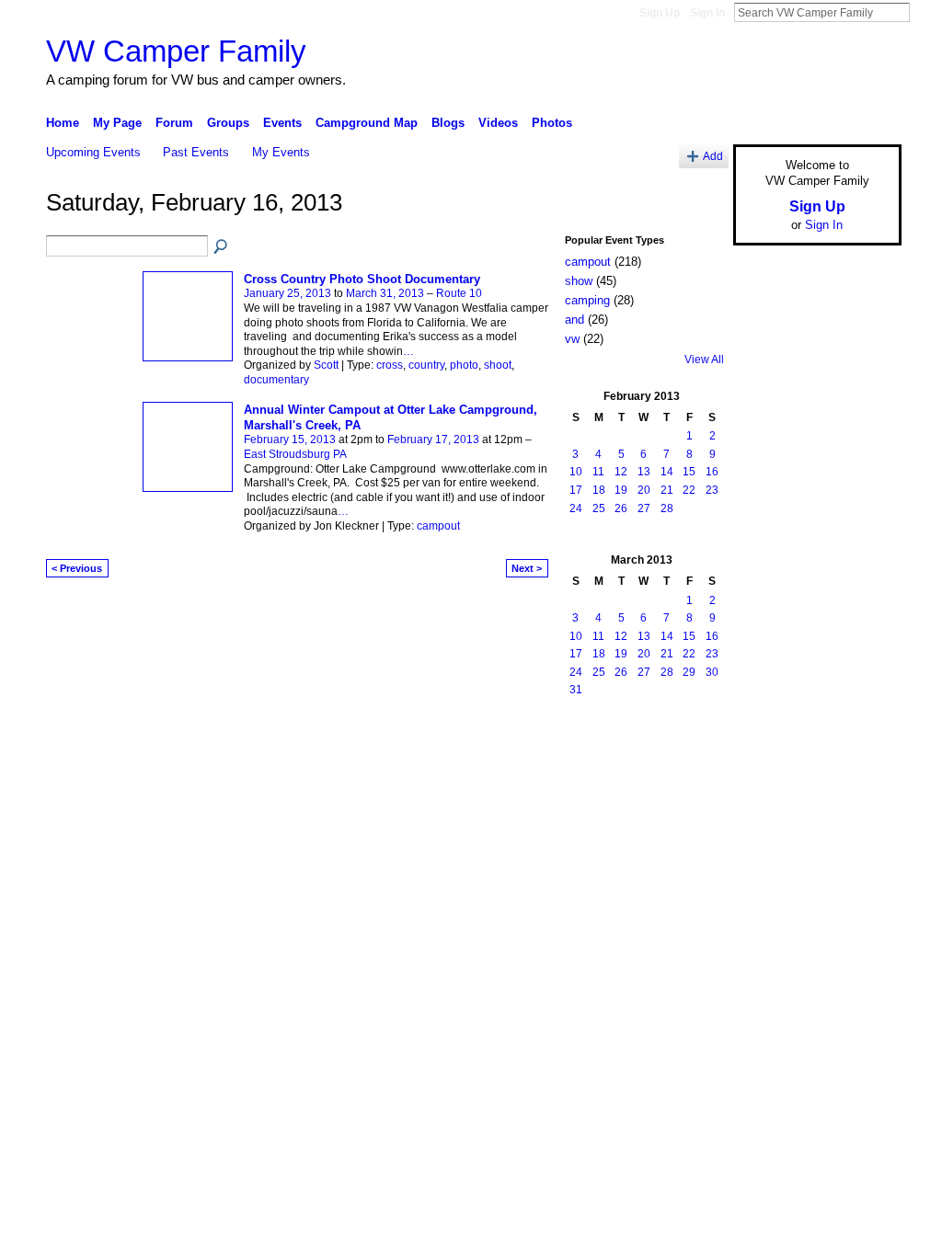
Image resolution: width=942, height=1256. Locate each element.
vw (572, 339)
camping (587, 300)
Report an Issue (765, 735)
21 (667, 490)
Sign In (707, 12)
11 (598, 471)
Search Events (221, 247)
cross (389, 365)
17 (575, 490)
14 (667, 471)
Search (924, 12)
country (426, 365)
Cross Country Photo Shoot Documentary (362, 279)
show (578, 281)
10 (575, 471)
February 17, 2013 (433, 439)
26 (621, 508)
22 (689, 490)
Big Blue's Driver (185, 735)
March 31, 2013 (385, 293)
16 (712, 471)
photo (464, 365)
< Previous (77, 568)
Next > (526, 568)
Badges (692, 735)
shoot (497, 365)
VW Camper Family (176, 51)
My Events (281, 152)
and (574, 319)
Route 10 (459, 293)
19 (621, 490)
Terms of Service (860, 735)
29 (689, 672)
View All (704, 359)
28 (667, 508)
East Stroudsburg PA (295, 454)
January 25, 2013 (287, 293)
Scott (326, 365)
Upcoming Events (93, 152)
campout (438, 526)
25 (598, 508)
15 (689, 471)
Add (713, 156)
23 (712, 490)
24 (575, 508)
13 (644, 471)
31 (575, 689)
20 (644, 490)
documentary (276, 379)
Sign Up (659, 12)
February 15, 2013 (290, 439)
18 (598, 490)
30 (712, 672)
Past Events (196, 152)
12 (621, 471)
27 (644, 508)
